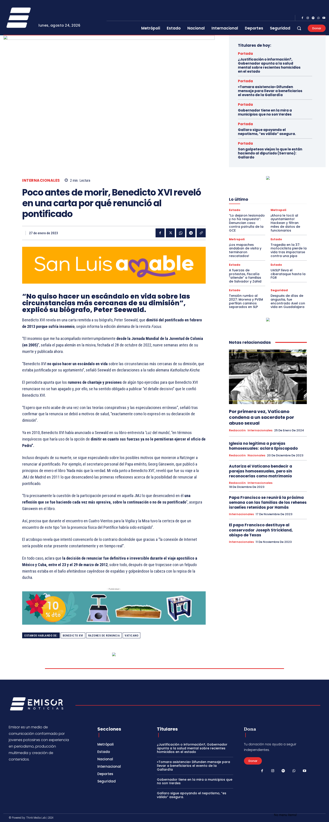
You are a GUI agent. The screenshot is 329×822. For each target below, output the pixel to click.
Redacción (237, 430)
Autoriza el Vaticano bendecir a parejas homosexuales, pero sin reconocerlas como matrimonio (260, 471)
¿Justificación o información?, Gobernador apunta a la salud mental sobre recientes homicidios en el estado (269, 65)
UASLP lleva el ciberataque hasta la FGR (288, 274)
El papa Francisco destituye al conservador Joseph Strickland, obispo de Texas (261, 529)
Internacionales (41, 180)
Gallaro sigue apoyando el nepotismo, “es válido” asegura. (267, 131)
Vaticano (131, 635)
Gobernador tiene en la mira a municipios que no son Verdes (265, 112)
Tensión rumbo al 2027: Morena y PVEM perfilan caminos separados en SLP (246, 301)
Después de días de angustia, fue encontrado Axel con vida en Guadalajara (288, 301)
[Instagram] (307, 18)
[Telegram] (190, 232)
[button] (299, 28)
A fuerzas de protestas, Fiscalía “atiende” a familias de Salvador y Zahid (245, 276)
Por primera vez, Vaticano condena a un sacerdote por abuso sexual (261, 417)
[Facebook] (302, 18)
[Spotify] (313, 18)
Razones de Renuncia (104, 635)
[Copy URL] (201, 232)
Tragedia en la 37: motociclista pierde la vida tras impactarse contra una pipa (289, 250)
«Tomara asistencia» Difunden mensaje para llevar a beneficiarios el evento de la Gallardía (270, 90)
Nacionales (256, 455)
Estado (234, 210)
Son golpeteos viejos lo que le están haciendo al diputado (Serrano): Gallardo (270, 153)
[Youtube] (324, 18)
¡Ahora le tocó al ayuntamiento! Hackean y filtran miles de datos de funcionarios (285, 223)
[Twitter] (170, 232)
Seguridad (279, 290)
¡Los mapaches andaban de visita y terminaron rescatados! (245, 250)
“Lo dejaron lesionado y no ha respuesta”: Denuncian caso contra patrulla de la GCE (247, 223)
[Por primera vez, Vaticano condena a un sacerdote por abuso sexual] (268, 377)
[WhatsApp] (318, 18)
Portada (245, 53)
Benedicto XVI (73, 635)
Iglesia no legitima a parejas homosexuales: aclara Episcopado (264, 446)
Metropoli (278, 210)
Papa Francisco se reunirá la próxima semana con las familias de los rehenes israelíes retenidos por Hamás (268, 502)
